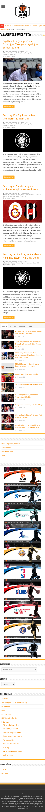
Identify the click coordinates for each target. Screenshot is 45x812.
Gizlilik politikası (7, 451)
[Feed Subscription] (44, 35)
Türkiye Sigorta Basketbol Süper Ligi (14, 196)
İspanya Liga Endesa (10, 729)
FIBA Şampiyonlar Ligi (9, 718)
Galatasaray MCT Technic (32, 195)
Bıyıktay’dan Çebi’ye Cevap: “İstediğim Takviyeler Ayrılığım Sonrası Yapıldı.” (20, 44)
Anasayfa (5, 30)
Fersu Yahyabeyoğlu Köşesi (11, 444)
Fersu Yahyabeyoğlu (10, 51)
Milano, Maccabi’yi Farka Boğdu (26, 374)
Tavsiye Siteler (7, 447)
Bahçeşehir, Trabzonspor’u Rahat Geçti (29, 405)
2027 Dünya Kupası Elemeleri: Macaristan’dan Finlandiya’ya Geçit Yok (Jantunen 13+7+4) (28, 355)
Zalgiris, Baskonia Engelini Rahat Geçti (28, 384)
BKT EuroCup (6, 714)
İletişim (4, 455)
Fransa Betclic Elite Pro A (12, 744)
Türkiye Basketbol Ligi (11, 725)
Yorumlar (22, 326)
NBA (3, 710)
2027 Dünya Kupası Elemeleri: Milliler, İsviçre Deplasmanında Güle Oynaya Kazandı (28, 344)
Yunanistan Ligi (8, 740)
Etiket (30, 326)
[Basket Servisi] (22, 10)
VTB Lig (6, 748)
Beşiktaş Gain (20, 53)
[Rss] (22, 793)
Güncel (4, 326)
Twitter (4, 769)
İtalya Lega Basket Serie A (12, 736)
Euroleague (6, 706)
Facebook (5, 773)
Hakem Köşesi (8, 755)
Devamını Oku (8, 106)
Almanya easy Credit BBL (12, 732)
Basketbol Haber (9, 53)
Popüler (13, 326)
